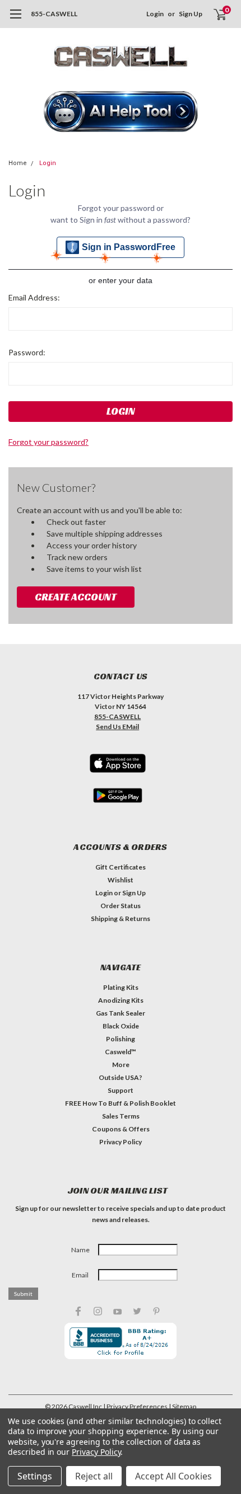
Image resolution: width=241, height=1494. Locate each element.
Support (120, 1090)
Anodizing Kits (120, 1000)
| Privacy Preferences (135, 1406)
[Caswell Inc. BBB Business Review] (120, 1340)
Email (80, 1275)
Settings (34, 1476)
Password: (26, 352)
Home (17, 163)
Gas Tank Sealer (120, 1013)
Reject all (94, 1476)
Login (155, 14)
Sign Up (190, 14)
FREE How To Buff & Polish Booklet (120, 1103)
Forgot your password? (48, 442)
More (120, 1064)
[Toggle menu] (15, 20)
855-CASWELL (54, 14)
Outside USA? (120, 1077)
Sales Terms (121, 1116)
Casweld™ (120, 1051)
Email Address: (34, 297)
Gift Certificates (120, 867)
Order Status (120, 905)
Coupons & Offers (121, 1129)
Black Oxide (121, 1026)
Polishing (120, 1039)
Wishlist (120, 880)
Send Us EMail (117, 726)
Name (80, 1250)
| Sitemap (182, 1406)
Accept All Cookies (173, 1476)
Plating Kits (120, 987)
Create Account (76, 596)
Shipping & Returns (120, 918)
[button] (120, 112)
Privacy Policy (120, 1142)
